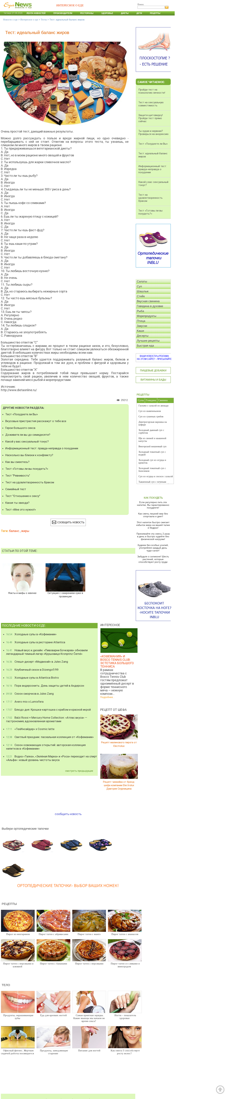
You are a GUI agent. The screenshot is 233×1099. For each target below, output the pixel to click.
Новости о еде (10, 19)
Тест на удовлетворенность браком (29, 482)
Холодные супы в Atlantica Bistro (32, 677)
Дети (139, 13)
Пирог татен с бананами (53, 963)
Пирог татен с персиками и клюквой (18, 965)
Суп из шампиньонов (150, 411)
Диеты (125, 13)
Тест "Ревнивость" (17, 475)
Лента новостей (36, 13)
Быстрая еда (145, 345)
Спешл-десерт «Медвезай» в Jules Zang (37, 661)
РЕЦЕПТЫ (143, 394)
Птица (141, 321)
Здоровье (107, 13)
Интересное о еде (29, 19)
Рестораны (86, 13)
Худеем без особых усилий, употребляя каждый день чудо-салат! (153, 548)
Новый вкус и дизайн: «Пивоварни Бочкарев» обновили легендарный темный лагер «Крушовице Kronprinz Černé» (47, 652)
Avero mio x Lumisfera (24, 701)
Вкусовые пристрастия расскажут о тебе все (35, 421)
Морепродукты (146, 316)
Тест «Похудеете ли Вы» (21, 414)
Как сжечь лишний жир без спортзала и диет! (153, 515)
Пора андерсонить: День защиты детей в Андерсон (45, 685)
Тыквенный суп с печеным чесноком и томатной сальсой (154, 483)
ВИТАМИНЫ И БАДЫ (153, 379)
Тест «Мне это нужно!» (20, 509)
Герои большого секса (20, 428)
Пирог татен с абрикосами (53, 934)
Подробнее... (107, 697)
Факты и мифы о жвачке (22, 593)
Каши (140, 330)
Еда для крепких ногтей (53, 1015)
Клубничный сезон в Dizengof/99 (32, 669)
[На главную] (17, 10)
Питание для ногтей (89, 1050)
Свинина (163, 400)
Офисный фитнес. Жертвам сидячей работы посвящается (17, 1052)
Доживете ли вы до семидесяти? (27, 434)
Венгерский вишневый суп (152, 446)
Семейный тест (15, 489)
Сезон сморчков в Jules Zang (30, 693)
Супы (141, 400)
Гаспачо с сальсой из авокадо (154, 405)
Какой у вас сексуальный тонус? (27, 441)
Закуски (142, 325)
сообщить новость (68, 814)
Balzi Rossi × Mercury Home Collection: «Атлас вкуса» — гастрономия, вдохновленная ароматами (46, 719)
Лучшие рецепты (148, 340)
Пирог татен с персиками (89, 963)
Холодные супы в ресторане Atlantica (35, 642)
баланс (14, 531)
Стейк (141, 296)
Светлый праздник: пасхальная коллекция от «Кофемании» (50, 737)
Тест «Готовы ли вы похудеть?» (26, 468)
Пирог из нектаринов (18, 934)
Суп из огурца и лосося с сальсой (156, 476)
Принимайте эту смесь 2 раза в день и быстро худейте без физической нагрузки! (153, 536)
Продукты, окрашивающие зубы (18, 1017)
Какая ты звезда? (17, 502)
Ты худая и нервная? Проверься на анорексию (153, 132)
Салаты (142, 281)
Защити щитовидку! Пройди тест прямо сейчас (150, 118)
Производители (62, 13)
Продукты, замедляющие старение (54, 1052)
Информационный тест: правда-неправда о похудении (41, 448)
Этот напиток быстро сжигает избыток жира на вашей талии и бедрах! (153, 525)
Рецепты (155, 13)
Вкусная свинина (148, 301)
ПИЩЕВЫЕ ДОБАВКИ (153, 370)
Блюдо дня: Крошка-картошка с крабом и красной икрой (48, 709)
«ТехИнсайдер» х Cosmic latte (30, 729)
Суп (139, 286)
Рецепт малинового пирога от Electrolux (119, 744)
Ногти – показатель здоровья (125, 1017)
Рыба (140, 311)
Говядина (151, 400)
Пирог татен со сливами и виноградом (125, 965)
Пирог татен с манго (89, 934)
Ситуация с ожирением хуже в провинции (65, 595)
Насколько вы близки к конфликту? (29, 455)
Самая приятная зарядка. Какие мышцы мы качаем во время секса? (89, 1018)
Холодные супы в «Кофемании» (31, 634)
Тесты (44, 19)
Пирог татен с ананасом (124, 934)
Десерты (142, 335)
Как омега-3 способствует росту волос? (125, 1052)
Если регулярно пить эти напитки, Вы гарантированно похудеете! (153, 505)
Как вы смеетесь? (17, 462)
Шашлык (142, 291)
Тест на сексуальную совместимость (151, 104)
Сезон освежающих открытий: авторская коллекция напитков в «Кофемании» (46, 746)
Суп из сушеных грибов (151, 416)
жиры (25, 531)
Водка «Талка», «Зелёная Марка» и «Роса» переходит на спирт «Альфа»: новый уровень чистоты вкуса (51, 758)
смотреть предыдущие (79, 770)
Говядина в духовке (150, 306)
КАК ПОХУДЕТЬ (153, 497)
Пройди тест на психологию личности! (151, 91)
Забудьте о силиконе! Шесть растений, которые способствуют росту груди (153, 559)
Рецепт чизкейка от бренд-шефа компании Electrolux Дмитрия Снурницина (119, 785)
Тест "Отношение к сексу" (22, 496)
